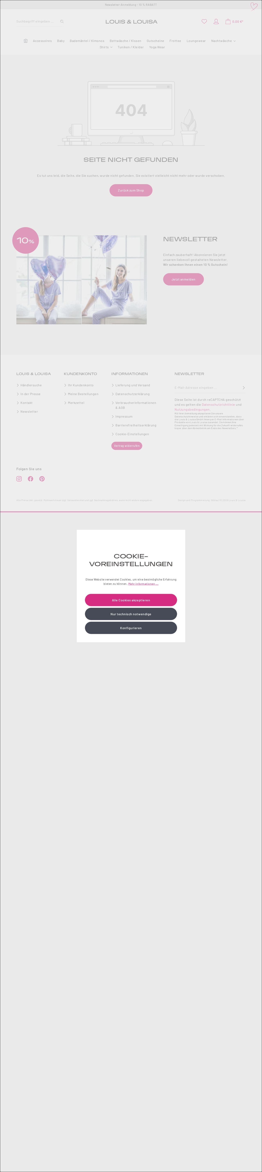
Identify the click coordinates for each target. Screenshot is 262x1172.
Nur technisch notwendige (131, 614)
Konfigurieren (131, 628)
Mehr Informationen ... (143, 583)
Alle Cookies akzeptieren (131, 600)
